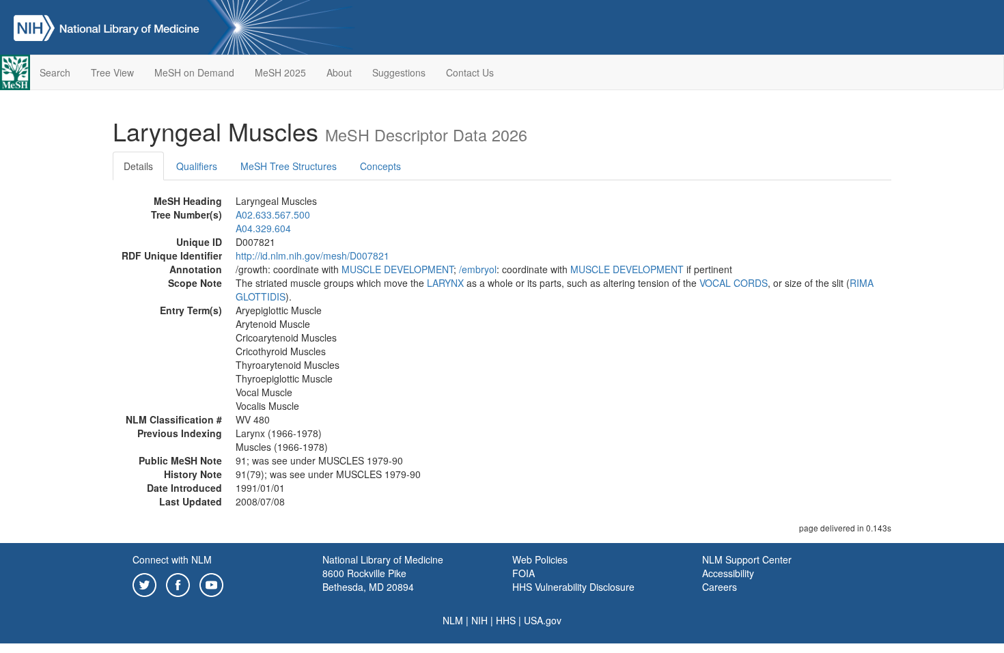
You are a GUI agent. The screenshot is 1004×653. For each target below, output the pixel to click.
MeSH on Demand (194, 72)
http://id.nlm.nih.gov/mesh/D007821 (312, 255)
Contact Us (470, 72)
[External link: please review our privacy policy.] (144, 583)
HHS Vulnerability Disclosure (573, 587)
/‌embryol (478, 269)
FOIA (523, 573)
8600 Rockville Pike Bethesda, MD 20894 (368, 580)
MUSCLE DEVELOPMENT (397, 269)
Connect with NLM (172, 559)
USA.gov (542, 620)
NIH (479, 620)
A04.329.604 (263, 228)
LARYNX (445, 283)
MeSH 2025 (280, 72)
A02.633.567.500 (273, 214)
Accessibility (728, 573)
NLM (453, 620)
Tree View (112, 72)
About (339, 72)
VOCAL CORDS (733, 283)
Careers (719, 587)
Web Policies (540, 559)
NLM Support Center (747, 559)
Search (55, 72)
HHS (506, 620)
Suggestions (399, 72)
